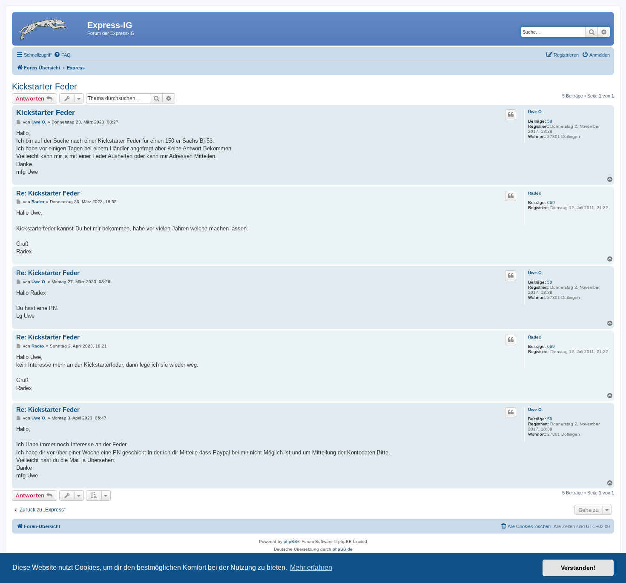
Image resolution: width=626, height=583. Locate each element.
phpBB (290, 541)
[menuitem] (62, 55)
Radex (534, 193)
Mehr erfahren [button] (311, 567)
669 (551, 202)
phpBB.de (343, 549)
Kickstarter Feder (44, 86)
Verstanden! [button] (578, 567)
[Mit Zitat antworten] (510, 114)
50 (549, 121)
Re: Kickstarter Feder (48, 193)
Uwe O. (535, 111)
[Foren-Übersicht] (50, 27)
